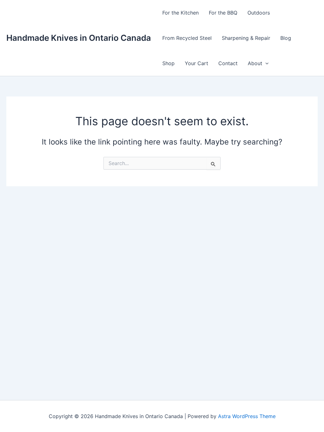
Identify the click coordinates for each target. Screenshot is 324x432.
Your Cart (196, 63)
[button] (265, 63)
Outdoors (258, 12)
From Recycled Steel (187, 38)
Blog (285, 38)
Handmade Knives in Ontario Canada (78, 38)
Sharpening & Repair (246, 38)
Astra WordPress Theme (247, 416)
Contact (228, 63)
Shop (168, 63)
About (255, 63)
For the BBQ (223, 12)
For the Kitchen (180, 12)
